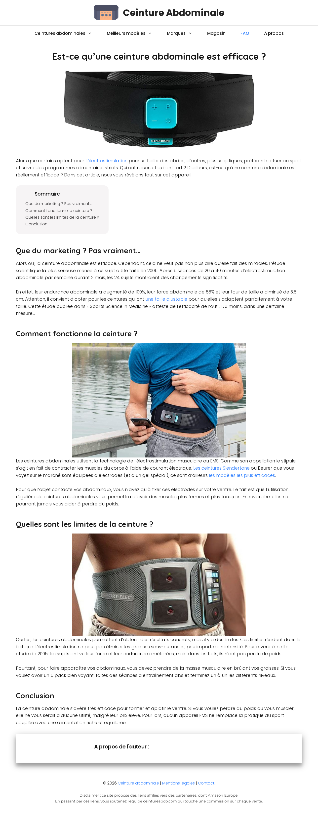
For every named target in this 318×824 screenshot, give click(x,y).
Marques (176, 33)
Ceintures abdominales (60, 33)
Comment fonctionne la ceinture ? (58, 210)
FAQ (244, 33)
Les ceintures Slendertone (221, 468)
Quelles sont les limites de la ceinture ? (62, 217)
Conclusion (36, 224)
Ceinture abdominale (138, 783)
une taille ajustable (166, 299)
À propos (274, 33)
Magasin (216, 33)
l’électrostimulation (105, 161)
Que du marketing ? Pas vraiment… (58, 203)
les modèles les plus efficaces (242, 475)
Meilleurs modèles (126, 33)
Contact (206, 783)
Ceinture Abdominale (173, 12)
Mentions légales (178, 783)
